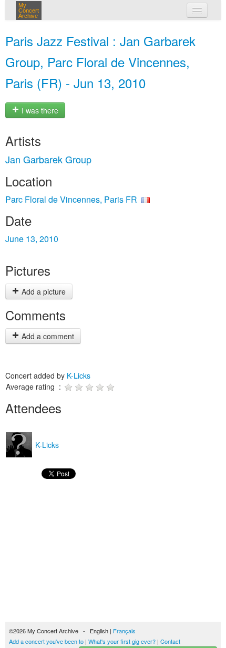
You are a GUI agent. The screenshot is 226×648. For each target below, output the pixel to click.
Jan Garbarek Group (48, 159)
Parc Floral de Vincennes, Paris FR (71, 199)
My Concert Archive (28, 10)
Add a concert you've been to (46, 641)
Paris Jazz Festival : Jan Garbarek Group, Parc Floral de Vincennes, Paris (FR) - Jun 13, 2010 (100, 62)
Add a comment (46, 336)
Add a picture (42, 291)
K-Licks (78, 375)
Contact (170, 641)
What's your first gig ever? (122, 641)
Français (124, 630)
